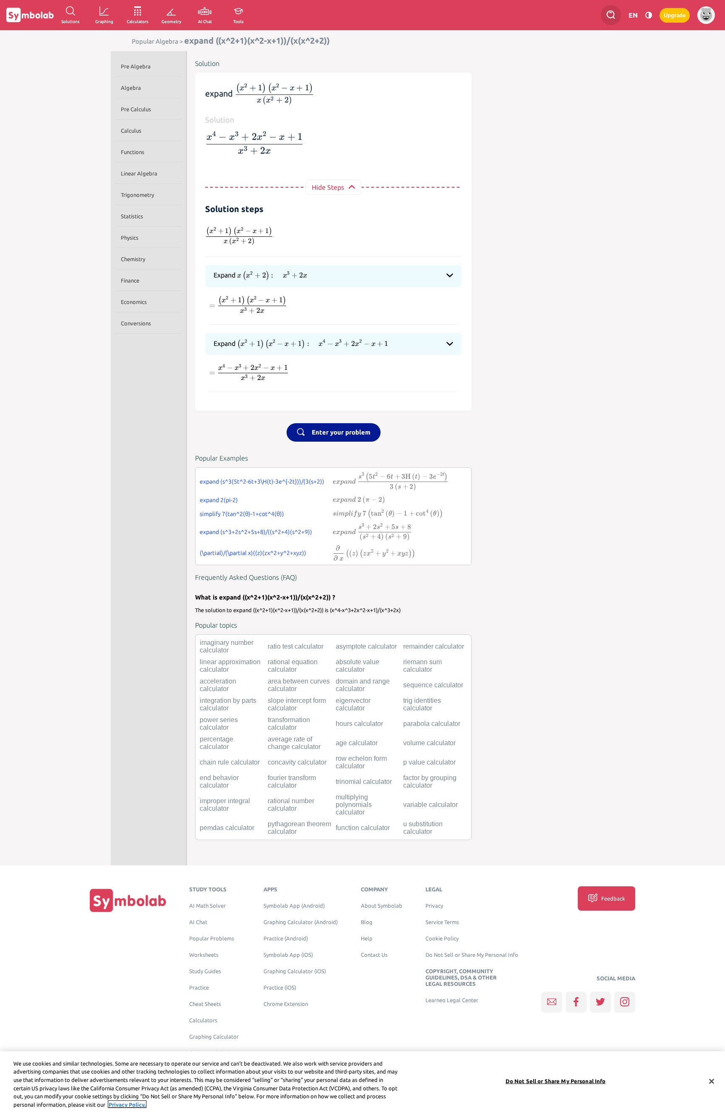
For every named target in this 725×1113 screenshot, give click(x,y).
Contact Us (374, 955)
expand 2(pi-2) (219, 500)
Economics (134, 302)
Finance (130, 280)
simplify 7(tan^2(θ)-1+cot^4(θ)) (242, 514)
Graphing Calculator (214, 1037)
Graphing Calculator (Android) (300, 922)
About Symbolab (381, 906)
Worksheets (204, 955)
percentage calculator (216, 743)
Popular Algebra (155, 41)
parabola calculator (431, 723)
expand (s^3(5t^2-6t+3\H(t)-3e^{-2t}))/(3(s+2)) (262, 481)
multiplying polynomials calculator (354, 805)
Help (367, 938)
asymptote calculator (366, 646)
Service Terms (442, 922)
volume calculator (429, 742)
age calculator (357, 742)
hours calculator (359, 723)
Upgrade (675, 15)
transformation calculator (289, 723)
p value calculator (429, 762)
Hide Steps (328, 187)
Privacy (434, 906)
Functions (132, 152)
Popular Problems (211, 938)
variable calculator (430, 804)
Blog (367, 922)
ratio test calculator (295, 646)
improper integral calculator (225, 804)
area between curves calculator (299, 685)
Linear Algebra (139, 173)
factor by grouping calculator (429, 781)
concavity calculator (297, 762)
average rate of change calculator (294, 743)
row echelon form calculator (361, 762)
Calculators (203, 1020)
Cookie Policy (442, 938)
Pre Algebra (136, 66)
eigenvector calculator (353, 704)
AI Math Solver (207, 906)
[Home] (128, 900)
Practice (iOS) (279, 988)
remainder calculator (433, 646)
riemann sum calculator (422, 665)
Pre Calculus (136, 109)
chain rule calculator (230, 762)
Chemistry (133, 259)
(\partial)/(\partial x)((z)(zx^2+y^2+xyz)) (253, 553)
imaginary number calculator (226, 646)
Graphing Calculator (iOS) (294, 971)
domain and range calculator (363, 685)
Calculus (131, 131)
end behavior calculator (219, 781)
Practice (199, 988)
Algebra (131, 88)
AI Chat (198, 922)
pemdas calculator (227, 827)
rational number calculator (291, 804)
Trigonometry (137, 195)
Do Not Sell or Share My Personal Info (471, 955)
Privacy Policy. (127, 1104)
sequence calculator (433, 685)
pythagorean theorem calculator (299, 827)
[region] (362, 1082)
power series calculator (219, 723)
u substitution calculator (423, 827)
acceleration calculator (218, 685)
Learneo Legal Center (451, 1000)
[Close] (711, 1081)
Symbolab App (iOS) (288, 955)
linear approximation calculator (230, 665)
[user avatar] (706, 15)
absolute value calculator (357, 665)
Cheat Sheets (205, 1004)
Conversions (136, 323)
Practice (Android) (285, 938)
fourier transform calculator (292, 781)
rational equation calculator (293, 665)
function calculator (363, 827)
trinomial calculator (364, 781)
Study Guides (205, 971)
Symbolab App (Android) (294, 906)
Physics (129, 238)
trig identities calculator (422, 704)
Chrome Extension (285, 1004)
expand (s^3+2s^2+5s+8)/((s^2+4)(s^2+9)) (256, 532)
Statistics (132, 216)
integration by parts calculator (228, 704)
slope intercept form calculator (297, 704)
